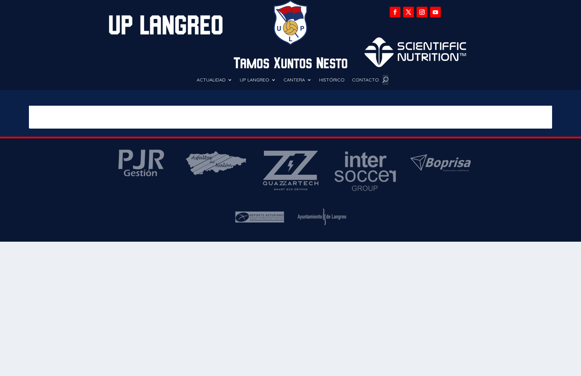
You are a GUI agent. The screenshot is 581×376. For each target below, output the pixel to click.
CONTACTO (365, 80)
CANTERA (294, 80)
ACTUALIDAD (211, 80)
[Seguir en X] (408, 12)
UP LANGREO (254, 80)
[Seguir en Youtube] (435, 12)
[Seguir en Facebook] (395, 12)
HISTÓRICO (332, 80)
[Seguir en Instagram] (422, 12)
